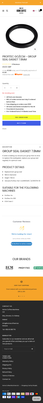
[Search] (7, 11)
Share (4, 129)
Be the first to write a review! (21, 244)
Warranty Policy (7, 361)
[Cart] (39, 11)
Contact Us (6, 379)
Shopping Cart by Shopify (29, 385)
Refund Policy (7, 372)
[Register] (32, 349)
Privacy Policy (7, 368)
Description (7, 147)
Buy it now (21, 123)
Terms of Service (8, 376)
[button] (35, 10)
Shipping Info (6, 365)
